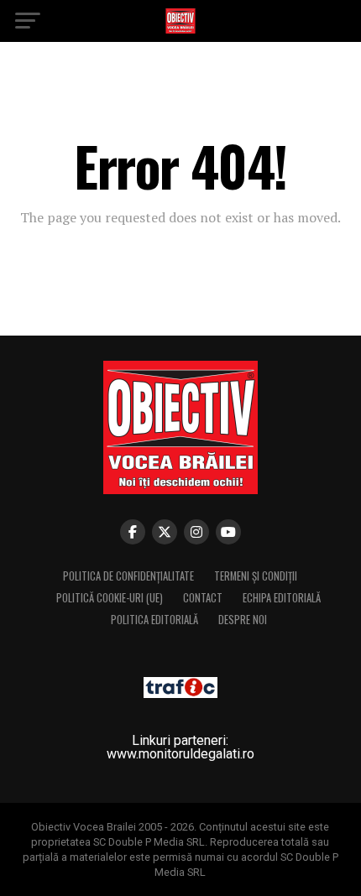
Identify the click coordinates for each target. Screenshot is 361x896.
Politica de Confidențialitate (128, 576)
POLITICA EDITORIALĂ (154, 620)
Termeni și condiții (255, 576)
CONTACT (202, 598)
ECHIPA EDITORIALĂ (282, 598)
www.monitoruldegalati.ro (180, 754)
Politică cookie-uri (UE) (109, 598)
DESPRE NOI (242, 620)
